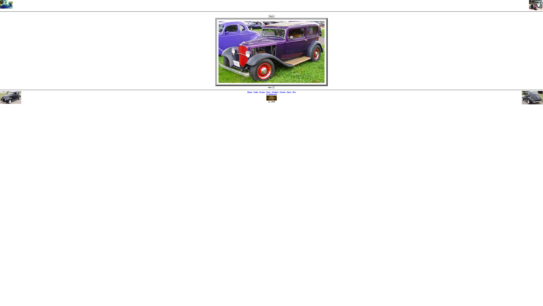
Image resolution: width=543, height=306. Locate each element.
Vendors (275, 92)
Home (249, 92)
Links (256, 92)
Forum (282, 92)
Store (268, 92)
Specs (289, 92)
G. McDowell (271, 94)
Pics (294, 92)
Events (262, 92)
